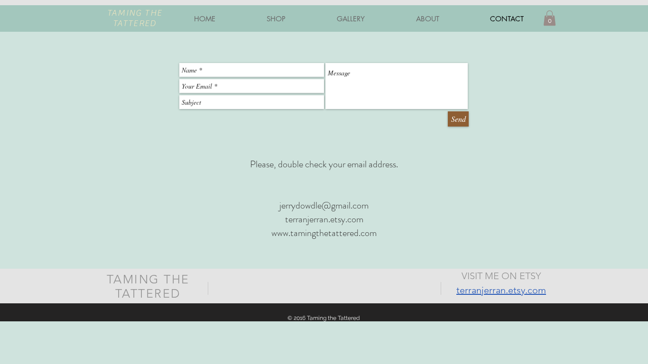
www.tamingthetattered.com (324, 233)
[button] (549, 18)
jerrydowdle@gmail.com (324, 205)
